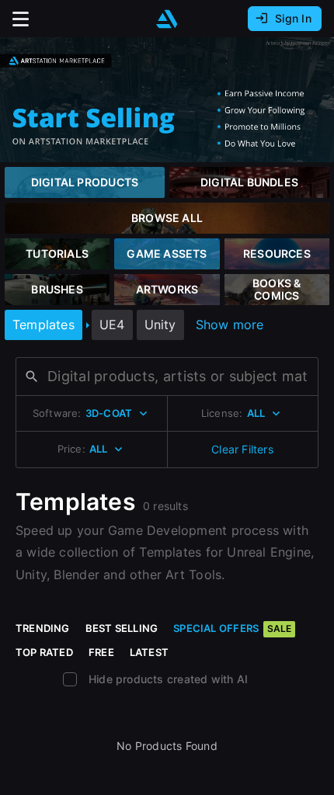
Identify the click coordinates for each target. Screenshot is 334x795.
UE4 (112, 324)
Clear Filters (242, 449)
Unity (160, 324)
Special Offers (232, 628)
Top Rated (44, 652)
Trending (43, 628)
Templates (43, 324)
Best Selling (121, 628)
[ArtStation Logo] (167, 19)
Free (101, 652)
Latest (149, 652)
